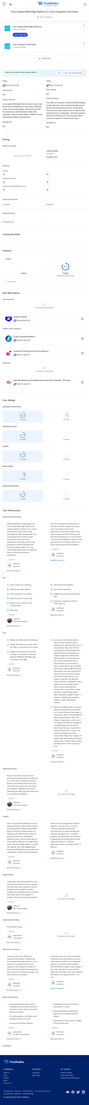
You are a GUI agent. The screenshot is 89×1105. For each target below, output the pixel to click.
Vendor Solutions (66, 1073)
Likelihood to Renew (10, 426)
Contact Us (7, 1083)
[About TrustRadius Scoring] (4, 85)
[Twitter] (78, 1092)
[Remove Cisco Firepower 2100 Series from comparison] (84, 43)
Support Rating (8, 466)
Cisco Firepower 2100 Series (24, 45)
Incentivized (11, 559)
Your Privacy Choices (42, 1091)
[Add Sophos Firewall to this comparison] (82, 319)
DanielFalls (16, 619)
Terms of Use (8, 1091)
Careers (6, 1078)
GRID (16, 959)
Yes (59, 73)
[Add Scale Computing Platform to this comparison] (82, 338)
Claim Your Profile (66, 1075)
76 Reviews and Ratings (19, 29)
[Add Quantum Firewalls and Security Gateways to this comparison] (82, 353)
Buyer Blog (36, 1075)
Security (18, 1091)
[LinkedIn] (83, 1092)
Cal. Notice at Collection (12, 1094)
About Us (6, 1073)
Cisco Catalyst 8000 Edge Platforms (27, 27)
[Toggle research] (10, 4)
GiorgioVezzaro (17, 1032)
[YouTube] (67, 1092)
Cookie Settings (28, 1094)
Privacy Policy (28, 1091)
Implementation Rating (11, 486)
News (5, 1081)
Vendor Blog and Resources (70, 1078)
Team (5, 1075)
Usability (6, 446)
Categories (36, 1073)
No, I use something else (73, 73)
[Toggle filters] (4, 4)
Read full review (12, 571)
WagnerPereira (17, 935)
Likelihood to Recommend (12, 407)
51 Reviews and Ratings (19, 47)
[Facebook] (73, 1092)
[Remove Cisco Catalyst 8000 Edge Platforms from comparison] (84, 25)
